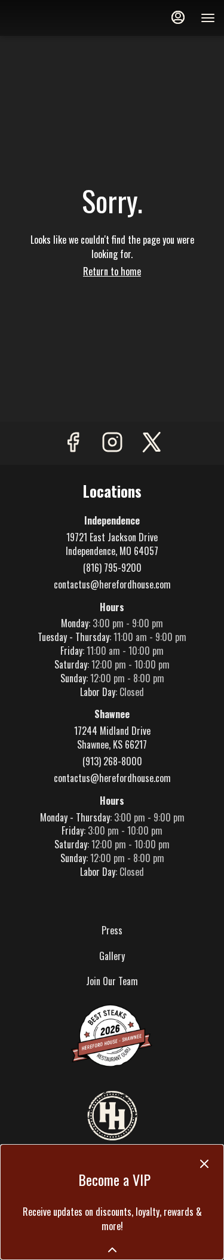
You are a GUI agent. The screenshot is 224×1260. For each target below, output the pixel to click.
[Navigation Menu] (208, 18)
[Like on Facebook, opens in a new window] (73, 443)
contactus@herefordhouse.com (112, 584)
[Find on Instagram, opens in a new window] (112, 443)
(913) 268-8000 (112, 761)
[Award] (112, 1035)
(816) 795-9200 (112, 568)
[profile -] (178, 17)
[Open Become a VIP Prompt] (112, 1250)
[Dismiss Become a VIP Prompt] (204, 1163)
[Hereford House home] (62, 18)
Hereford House (112, 1116)
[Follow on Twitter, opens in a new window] (151, 443)
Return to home (112, 271)
